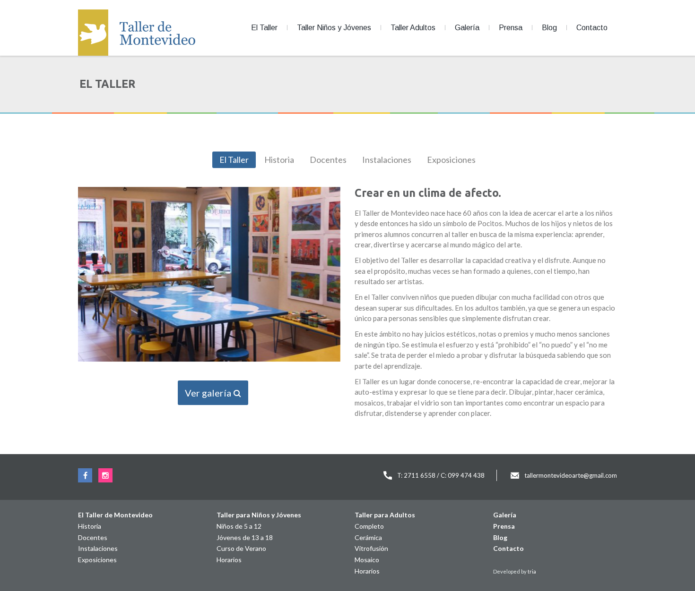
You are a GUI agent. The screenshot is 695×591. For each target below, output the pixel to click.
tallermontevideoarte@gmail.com (570, 475)
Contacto (592, 28)
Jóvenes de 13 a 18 (245, 537)
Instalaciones (386, 159)
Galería (467, 28)
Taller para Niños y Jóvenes (259, 515)
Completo (369, 526)
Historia (279, 159)
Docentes (328, 159)
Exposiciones (451, 159)
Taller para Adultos (385, 515)
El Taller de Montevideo (115, 515)
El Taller (264, 28)
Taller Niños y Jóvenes (334, 28)
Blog (549, 28)
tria (532, 571)
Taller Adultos (413, 28)
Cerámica (368, 537)
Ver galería (209, 392)
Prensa (510, 28)
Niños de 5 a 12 (239, 526)
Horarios (229, 560)
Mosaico (367, 560)
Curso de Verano (241, 548)
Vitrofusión (371, 548)
